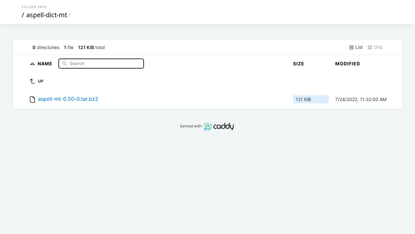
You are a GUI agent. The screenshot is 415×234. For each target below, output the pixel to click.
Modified (347, 63)
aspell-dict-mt (46, 14)
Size (298, 63)
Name (46, 63)
